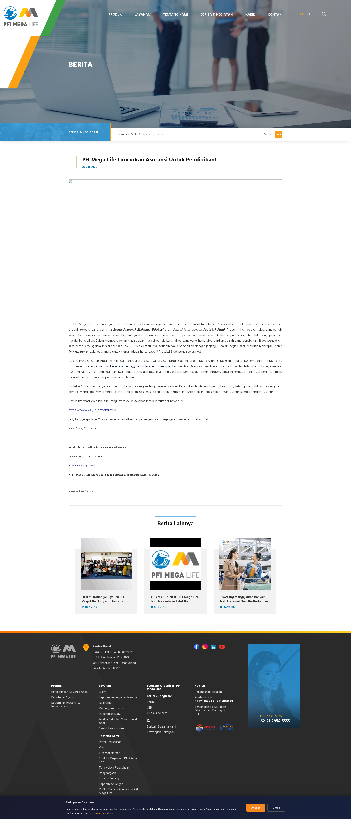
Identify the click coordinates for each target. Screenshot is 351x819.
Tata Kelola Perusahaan (114, 767)
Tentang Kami (109, 736)
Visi (101, 747)
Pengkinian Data (110, 713)
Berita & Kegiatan (141, 134)
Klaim (102, 692)
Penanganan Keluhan (208, 692)
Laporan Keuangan (111, 784)
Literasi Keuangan (110, 778)
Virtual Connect (157, 713)
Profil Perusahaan (110, 742)
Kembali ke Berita (81, 491)
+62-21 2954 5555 (274, 721)
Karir (150, 720)
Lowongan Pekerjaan (161, 732)
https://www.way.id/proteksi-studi (92, 410)
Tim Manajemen (109, 753)
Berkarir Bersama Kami (161, 726)
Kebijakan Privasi (99, 813)
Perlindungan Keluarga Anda (69, 692)
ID (301, 14)
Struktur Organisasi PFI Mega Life (118, 760)
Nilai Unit (105, 702)
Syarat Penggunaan (111, 728)
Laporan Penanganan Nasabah (118, 697)
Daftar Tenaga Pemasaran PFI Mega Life (118, 791)
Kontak (200, 685)
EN (308, 14)
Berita (159, 134)
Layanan (105, 685)
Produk (56, 685)
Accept (255, 807)
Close (276, 807)
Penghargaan (107, 773)
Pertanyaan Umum (111, 708)
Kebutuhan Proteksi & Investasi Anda (65, 704)
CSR (149, 707)
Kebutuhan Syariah (63, 697)
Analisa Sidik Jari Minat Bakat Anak (118, 721)
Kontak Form (203, 697)
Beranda (122, 134)
